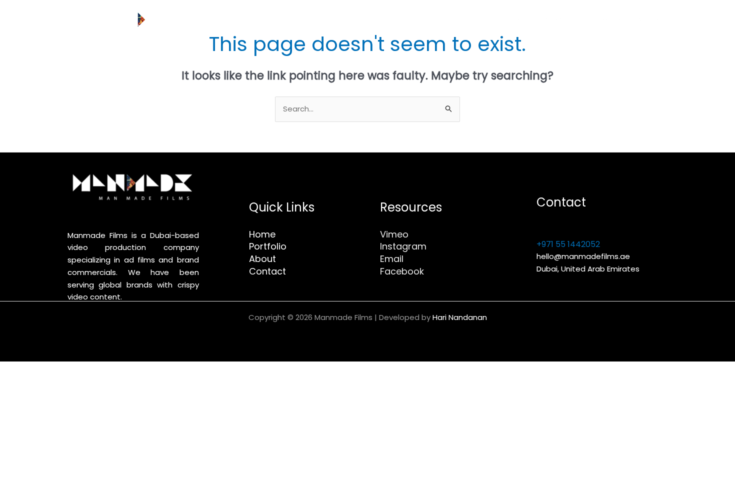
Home (517, 20)
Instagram (403, 246)
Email (392, 258)
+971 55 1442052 (568, 244)
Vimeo (394, 234)
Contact (606, 20)
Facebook (402, 271)
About (648, 20)
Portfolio (559, 20)
